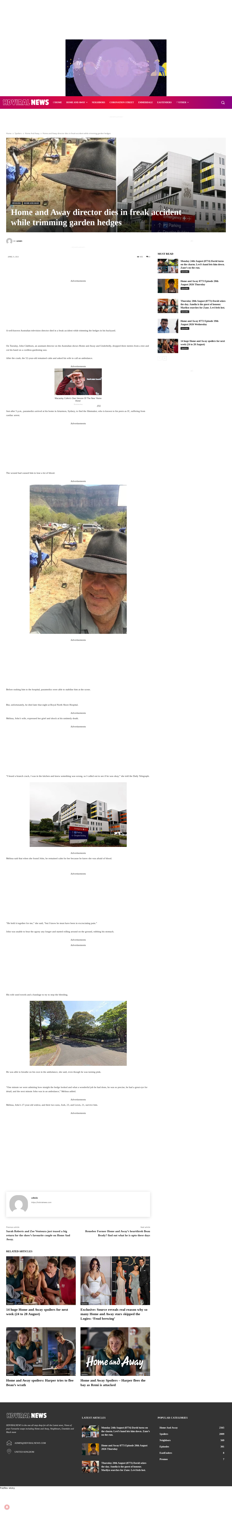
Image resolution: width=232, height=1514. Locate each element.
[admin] (9, 241)
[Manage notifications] (6, 1507)
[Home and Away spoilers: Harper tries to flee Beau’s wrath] (41, 1351)
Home (9, 133)
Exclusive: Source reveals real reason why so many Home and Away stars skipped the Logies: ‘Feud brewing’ (113, 1314)
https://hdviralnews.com (41, 1202)
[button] (223, 103)
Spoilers (18, 133)
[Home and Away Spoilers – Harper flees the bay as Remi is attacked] (115, 1351)
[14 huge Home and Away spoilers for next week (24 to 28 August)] (41, 1280)
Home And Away (32, 133)
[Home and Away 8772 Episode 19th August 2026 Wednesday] (168, 326)
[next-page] (165, 358)
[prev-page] (160, 358)
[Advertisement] (78, 305)
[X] (80, 267)
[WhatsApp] (99, 267)
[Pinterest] (90, 267)
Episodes (184, 271)
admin (19, 241)
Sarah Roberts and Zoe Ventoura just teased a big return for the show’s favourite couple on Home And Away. (38, 1235)
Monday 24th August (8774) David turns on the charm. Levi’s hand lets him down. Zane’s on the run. (203, 264)
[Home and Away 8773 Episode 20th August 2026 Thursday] (168, 286)
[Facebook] (71, 267)
